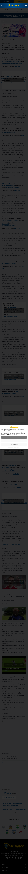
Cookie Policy (10, 447)
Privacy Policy (16, 447)
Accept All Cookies (14, 437)
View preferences (14, 444)
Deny (14, 440)
